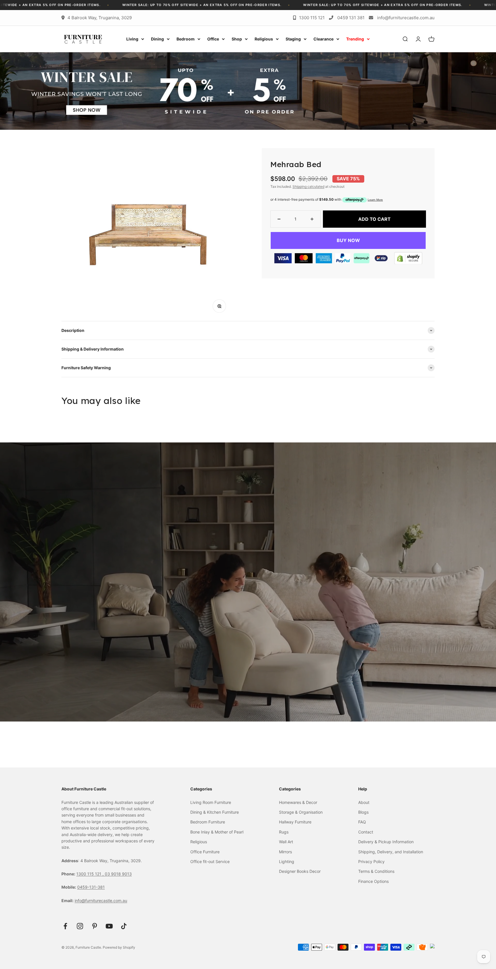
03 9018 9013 (118, 873)
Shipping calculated (308, 186)
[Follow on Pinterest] (94, 926)
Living (132, 38)
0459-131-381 (91, 887)
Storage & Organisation (301, 812)
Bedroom (186, 38)
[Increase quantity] (312, 219)
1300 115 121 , (90, 873)
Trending (355, 38)
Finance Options (373, 881)
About (363, 802)
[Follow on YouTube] (109, 926)
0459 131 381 (351, 17)
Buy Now (348, 240)
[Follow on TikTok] (124, 926)
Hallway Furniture (295, 821)
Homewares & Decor (298, 802)
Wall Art (286, 841)
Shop (237, 38)
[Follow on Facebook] (65, 926)
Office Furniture (205, 851)
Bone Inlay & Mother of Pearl (216, 831)
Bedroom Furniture (207, 821)
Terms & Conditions (376, 871)
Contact (365, 831)
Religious (264, 38)
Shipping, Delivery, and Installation (390, 851)
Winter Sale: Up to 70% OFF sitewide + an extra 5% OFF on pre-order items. (252, 5)
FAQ (362, 821)
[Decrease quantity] (279, 219)
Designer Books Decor (300, 871)
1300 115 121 (312, 17)
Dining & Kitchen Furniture (214, 812)
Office (213, 38)
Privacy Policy (371, 861)
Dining (157, 38)
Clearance (323, 38)
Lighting (286, 861)
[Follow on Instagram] (80, 926)
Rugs (283, 831)
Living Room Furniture (210, 802)
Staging (293, 38)
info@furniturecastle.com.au (406, 17)
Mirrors (285, 851)
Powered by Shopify (119, 947)
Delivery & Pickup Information (386, 841)
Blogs (363, 812)
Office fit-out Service (210, 861)
